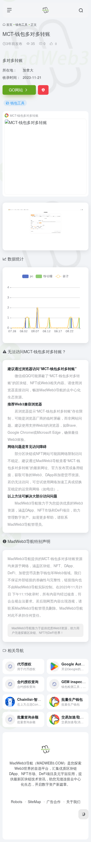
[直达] (86, 684)
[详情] (41, 666)
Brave (71, 425)
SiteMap (34, 801)
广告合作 (54, 801)
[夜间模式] (83, 814)
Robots (16, 801)
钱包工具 (21, 24)
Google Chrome (20, 432)
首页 (9, 24)
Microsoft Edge (49, 432)
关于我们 (73, 801)
